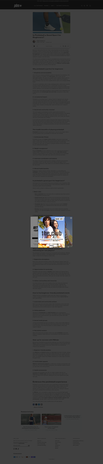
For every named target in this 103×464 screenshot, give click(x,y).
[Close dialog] (63, 217)
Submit (51, 245)
